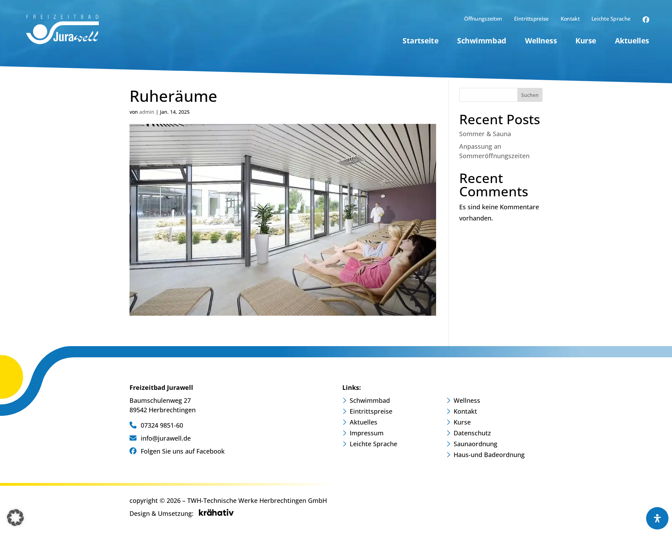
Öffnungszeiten (483, 19)
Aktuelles (632, 41)
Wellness (541, 41)
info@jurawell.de (165, 438)
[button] (15, 517)
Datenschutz (472, 433)
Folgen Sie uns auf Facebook (182, 451)
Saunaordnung (475, 444)
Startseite (420, 41)
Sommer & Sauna (485, 133)
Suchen (530, 95)
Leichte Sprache (611, 19)
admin (146, 111)
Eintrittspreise (531, 19)
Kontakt (570, 19)
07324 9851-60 (161, 425)
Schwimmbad (481, 41)
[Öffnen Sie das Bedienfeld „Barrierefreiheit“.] (657, 518)
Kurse (585, 41)
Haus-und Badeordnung (489, 455)
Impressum (367, 433)
